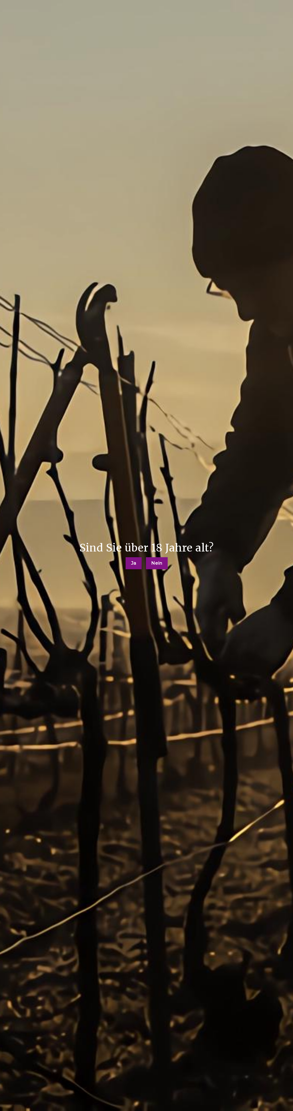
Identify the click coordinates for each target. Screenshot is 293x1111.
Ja (133, 563)
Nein (156, 563)
